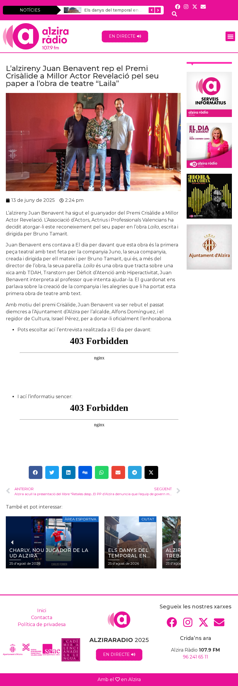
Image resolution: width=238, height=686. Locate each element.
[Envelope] (203, 6)
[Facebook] (177, 6)
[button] (230, 36)
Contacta (41, 617)
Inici (41, 610)
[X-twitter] (194, 6)
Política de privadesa (42, 624)
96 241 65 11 (195, 657)
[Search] (174, 13)
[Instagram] (186, 6)
